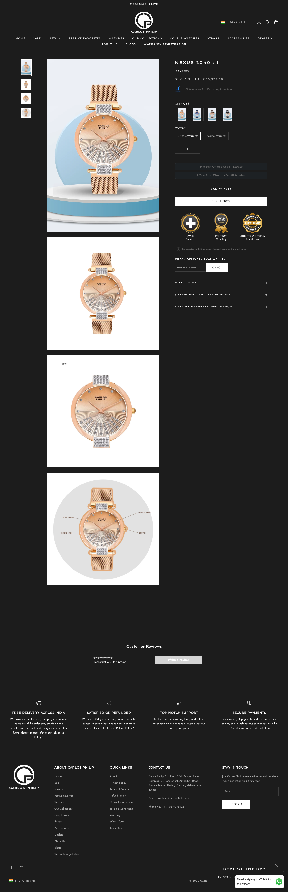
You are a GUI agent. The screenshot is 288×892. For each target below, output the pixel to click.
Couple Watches (184, 38)
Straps (213, 38)
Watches (116, 38)
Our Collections (147, 38)
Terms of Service (119, 789)
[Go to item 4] (26, 112)
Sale (37, 38)
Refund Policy (118, 796)
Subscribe (236, 804)
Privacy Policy (118, 783)
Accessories (238, 38)
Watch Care (117, 821)
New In (55, 38)
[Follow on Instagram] (22, 868)
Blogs (130, 44)
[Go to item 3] (26, 98)
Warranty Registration (165, 44)
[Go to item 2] (26, 84)
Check (217, 267)
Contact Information (121, 802)
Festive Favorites (85, 38)
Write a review (178, 659)
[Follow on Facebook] (11, 868)
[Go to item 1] (26, 67)
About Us (110, 44)
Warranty (115, 815)
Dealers (265, 38)
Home (20, 38)
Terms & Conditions (121, 808)
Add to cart (221, 189)
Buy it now (221, 201)
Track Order (117, 828)
